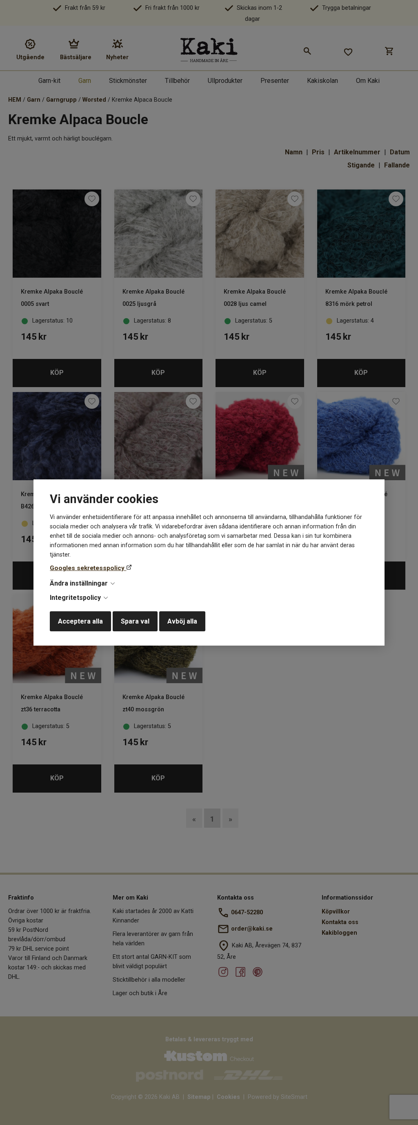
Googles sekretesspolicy (88, 568)
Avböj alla (182, 621)
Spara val (135, 621)
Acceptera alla (80, 621)
